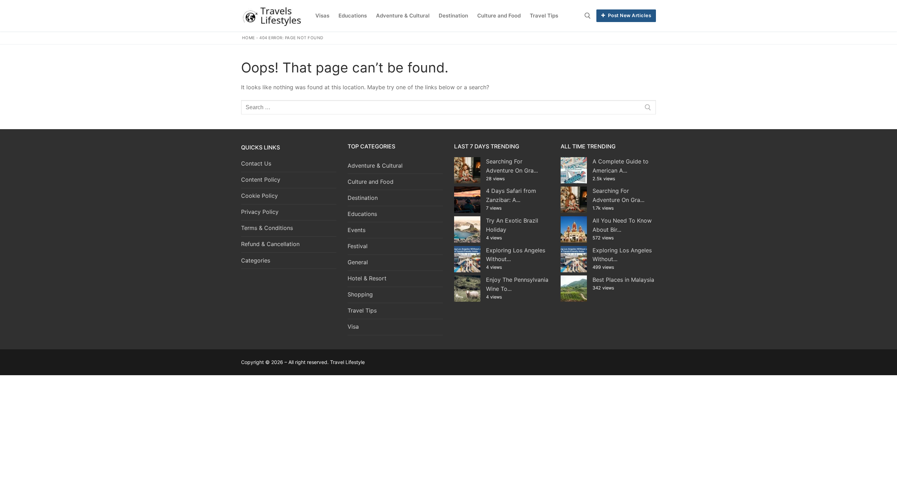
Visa (353, 326)
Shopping (360, 294)
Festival (358, 246)
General (358, 262)
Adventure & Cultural (375, 165)
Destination (363, 197)
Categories (255, 260)
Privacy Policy (260, 211)
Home (248, 37)
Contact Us (256, 163)
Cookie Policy (259, 195)
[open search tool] (587, 16)
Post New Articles (629, 15)
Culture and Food (370, 181)
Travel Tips (362, 310)
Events (356, 229)
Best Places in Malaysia (623, 279)
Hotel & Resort (367, 278)
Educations (362, 213)
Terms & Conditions (267, 227)
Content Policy (260, 179)
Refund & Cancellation (270, 243)
